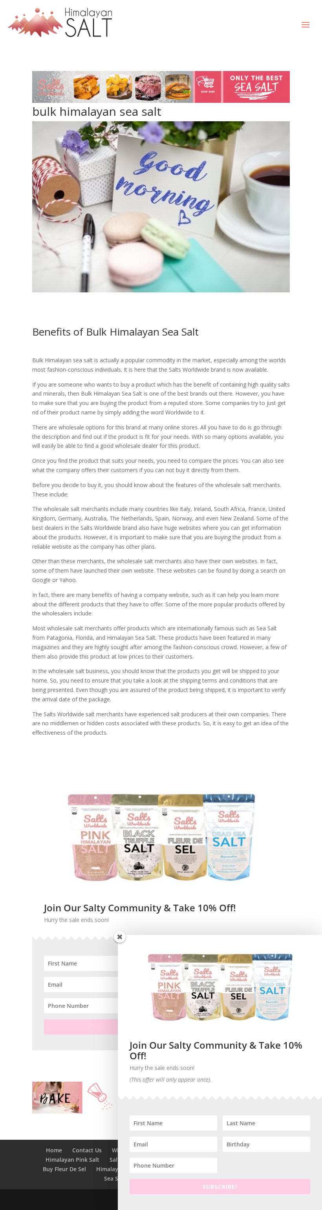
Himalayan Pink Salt (72, 1159)
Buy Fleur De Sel (64, 1169)
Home (54, 1150)
